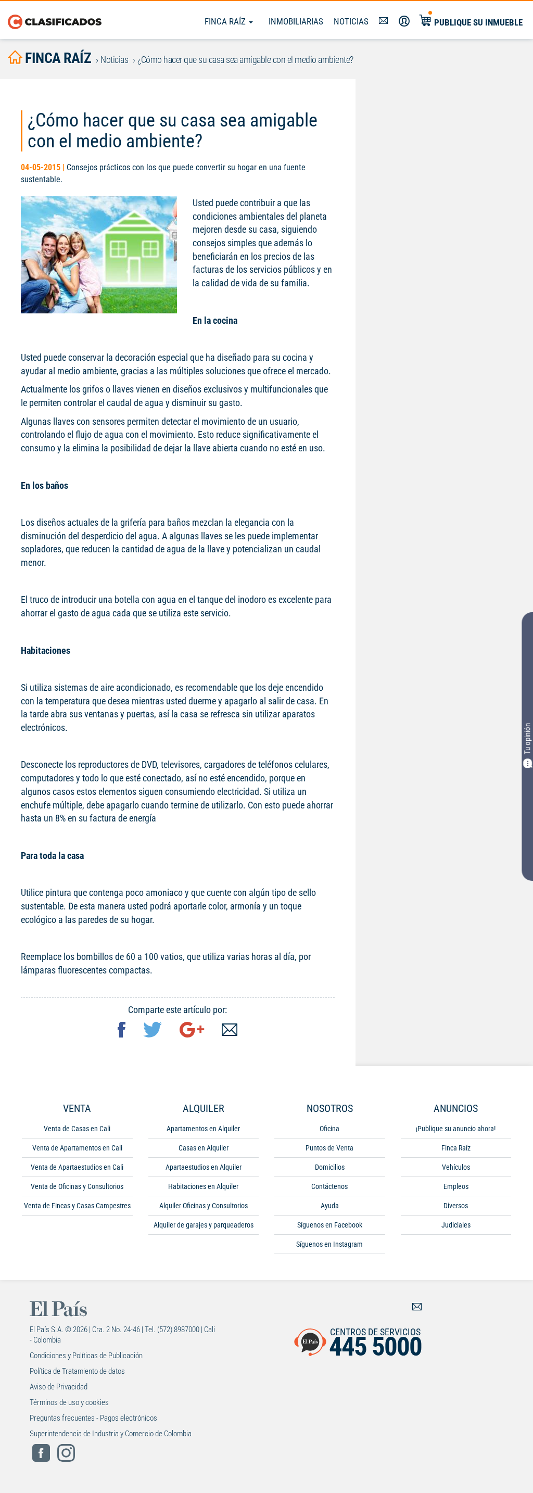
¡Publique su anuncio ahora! (456, 1128)
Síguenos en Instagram (329, 1244)
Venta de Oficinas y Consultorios (77, 1186)
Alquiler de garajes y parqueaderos (203, 1225)
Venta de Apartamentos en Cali (77, 1148)
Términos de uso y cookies (69, 1402)
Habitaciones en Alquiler (203, 1186)
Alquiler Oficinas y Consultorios (203, 1205)
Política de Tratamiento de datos (77, 1371)
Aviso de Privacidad (58, 1386)
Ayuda (330, 1205)
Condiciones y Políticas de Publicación (86, 1355)
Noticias (351, 21)
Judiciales (456, 1225)
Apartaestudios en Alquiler (204, 1167)
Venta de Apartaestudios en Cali (77, 1167)
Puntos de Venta (329, 1148)
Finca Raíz (226, 21)
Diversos (455, 1205)
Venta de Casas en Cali (77, 1128)
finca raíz (56, 58)
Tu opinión (527, 738)
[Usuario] (404, 21)
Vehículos (456, 1167)
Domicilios (330, 1167)
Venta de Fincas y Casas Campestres (77, 1205)
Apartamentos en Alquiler (203, 1128)
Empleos (455, 1186)
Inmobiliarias (296, 21)
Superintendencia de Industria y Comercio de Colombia (111, 1433)
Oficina (329, 1128)
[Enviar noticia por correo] (230, 1031)
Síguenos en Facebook (329, 1225)
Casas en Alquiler (204, 1148)
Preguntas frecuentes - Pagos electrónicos (93, 1418)
